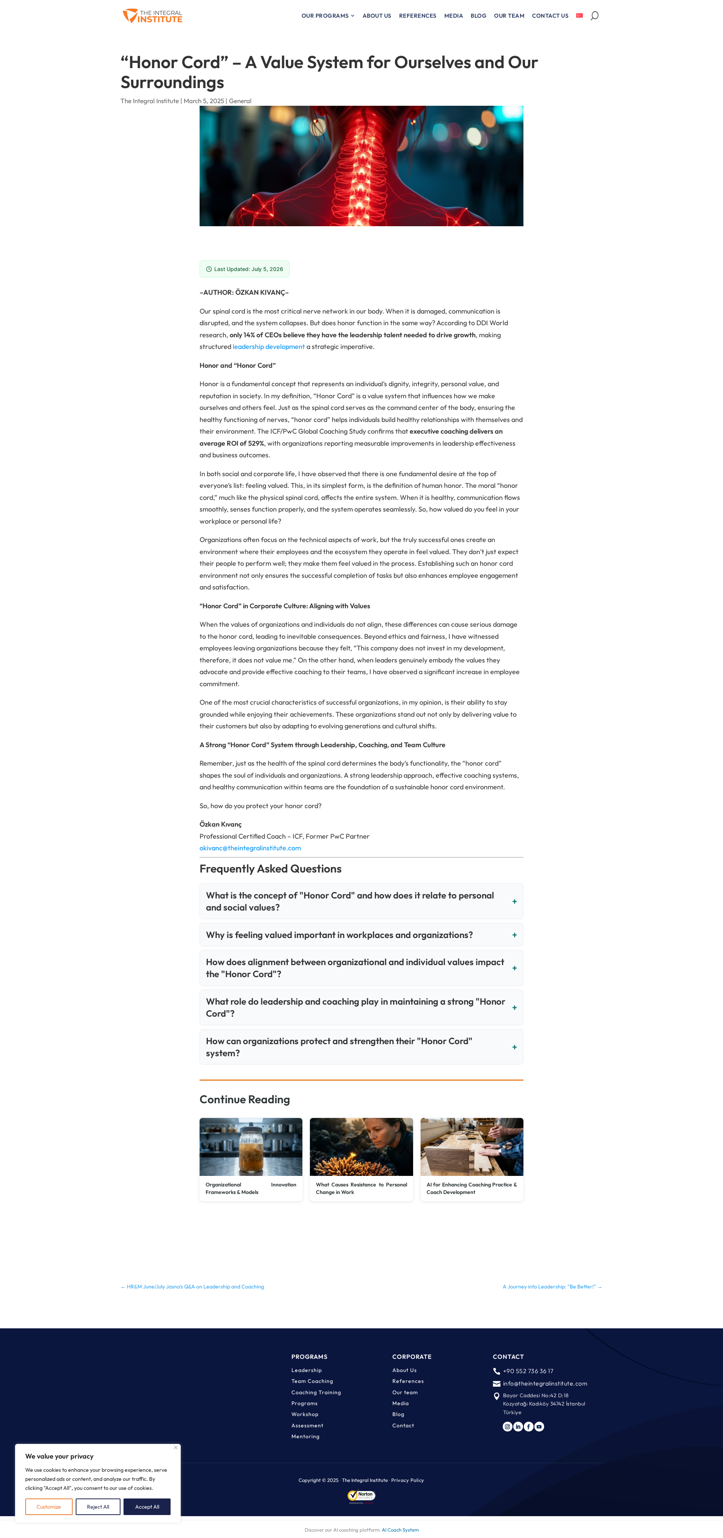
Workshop (305, 1414)
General (240, 101)
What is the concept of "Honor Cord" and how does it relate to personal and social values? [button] (350, 901)
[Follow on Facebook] (529, 1426)
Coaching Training (316, 1392)
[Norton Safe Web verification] (361, 1502)
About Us (404, 1370)
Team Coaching (312, 1381)
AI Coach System (400, 1530)
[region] (98, 1483)
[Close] (175, 1447)
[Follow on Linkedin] (518, 1426)
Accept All (147, 1506)
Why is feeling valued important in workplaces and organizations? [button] (339, 934)
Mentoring (305, 1436)
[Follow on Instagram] (508, 1426)
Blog (398, 1414)
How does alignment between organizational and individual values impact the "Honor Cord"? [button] (355, 967)
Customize (49, 1506)
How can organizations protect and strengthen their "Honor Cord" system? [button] (339, 1046)
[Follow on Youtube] (539, 1426)
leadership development (269, 346)
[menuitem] (328, 16)
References (408, 1381)
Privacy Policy (407, 1480)
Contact (403, 1425)
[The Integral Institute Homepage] (152, 16)
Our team (405, 1392)
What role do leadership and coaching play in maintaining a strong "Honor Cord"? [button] (355, 1007)
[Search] (594, 15)
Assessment (307, 1425)
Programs (304, 1403)
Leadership (306, 1370)
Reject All (98, 1506)
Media (400, 1403)
